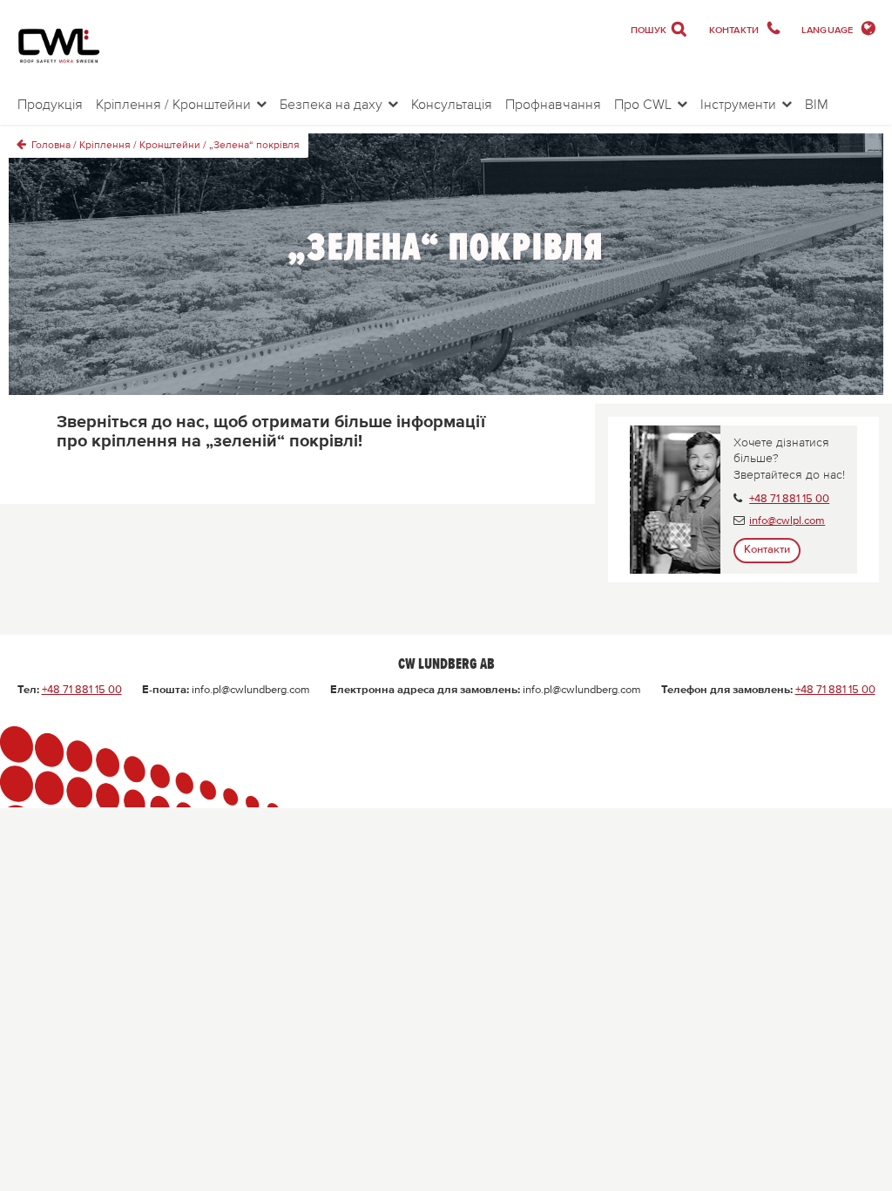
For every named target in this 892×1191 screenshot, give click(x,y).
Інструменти (738, 104)
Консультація (451, 104)
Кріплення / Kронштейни (173, 104)
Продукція (50, 104)
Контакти (735, 30)
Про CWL (643, 104)
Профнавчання (553, 104)
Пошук (659, 29)
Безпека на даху (331, 104)
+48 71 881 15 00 (789, 499)
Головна (51, 145)
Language (828, 30)
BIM (816, 104)
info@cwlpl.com (787, 521)
